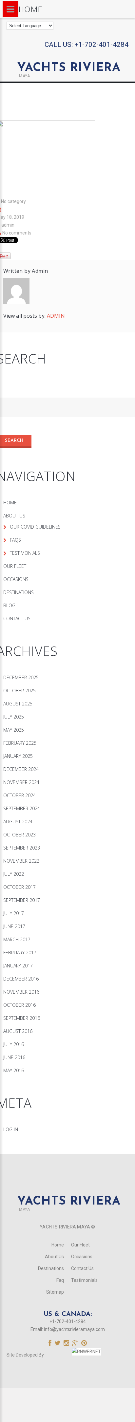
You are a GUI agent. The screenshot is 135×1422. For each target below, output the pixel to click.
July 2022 (13, 874)
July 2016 (13, 1044)
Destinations (18, 592)
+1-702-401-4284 (101, 44)
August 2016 (17, 1031)
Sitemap (55, 1292)
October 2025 (19, 690)
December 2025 (21, 677)
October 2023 (19, 835)
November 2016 (21, 992)
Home (10, 502)
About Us (14, 516)
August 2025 (17, 704)
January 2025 (18, 756)
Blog (9, 605)
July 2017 (13, 913)
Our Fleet (14, 566)
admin (7, 225)
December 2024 (21, 769)
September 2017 (21, 900)
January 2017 (18, 966)
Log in (10, 1129)
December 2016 (21, 979)
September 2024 (21, 808)
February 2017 (19, 952)
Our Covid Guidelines (35, 527)
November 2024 (21, 782)
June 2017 (14, 926)
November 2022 (21, 861)
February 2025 (19, 743)
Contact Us (16, 618)
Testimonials (25, 553)
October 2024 (19, 795)
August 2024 (17, 821)
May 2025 (13, 730)
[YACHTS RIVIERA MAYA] (67, 55)
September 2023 (21, 848)
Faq (60, 1280)
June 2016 (14, 1057)
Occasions (16, 579)
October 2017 (19, 887)
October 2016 (19, 1005)
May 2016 (13, 1070)
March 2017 (16, 939)
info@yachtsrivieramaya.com (74, 1329)
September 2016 (21, 1018)
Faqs (15, 540)
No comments (16, 232)
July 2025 (13, 717)
